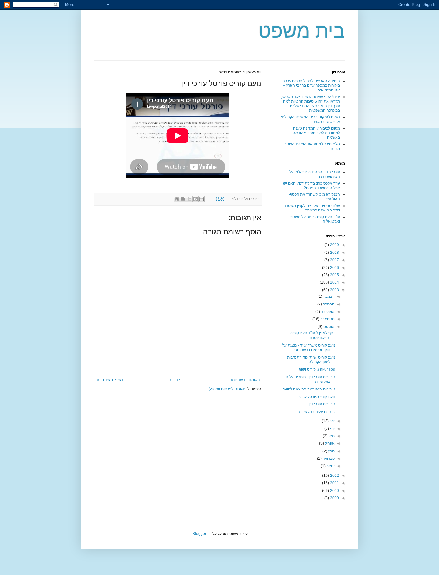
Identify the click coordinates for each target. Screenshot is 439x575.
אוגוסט (328, 326)
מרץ (331, 451)
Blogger (199, 533)
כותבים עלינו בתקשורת (317, 411)
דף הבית (177, 379)
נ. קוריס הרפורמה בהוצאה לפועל (309, 389)
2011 (334, 483)
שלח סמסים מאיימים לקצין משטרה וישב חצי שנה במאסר (311, 207)
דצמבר (328, 296)
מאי (331, 436)
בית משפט (301, 31)
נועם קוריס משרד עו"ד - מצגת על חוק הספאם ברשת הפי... (308, 347)
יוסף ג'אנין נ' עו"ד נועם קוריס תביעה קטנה (312, 335)
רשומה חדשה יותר (245, 379)
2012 (334, 475)
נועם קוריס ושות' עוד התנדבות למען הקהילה (311, 359)
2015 (334, 275)
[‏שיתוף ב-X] (189, 199)
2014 (334, 282)
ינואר (330, 466)
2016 (334, 267)
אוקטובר (327, 311)
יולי (332, 421)
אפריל (329, 443)
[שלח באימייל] (201, 199)
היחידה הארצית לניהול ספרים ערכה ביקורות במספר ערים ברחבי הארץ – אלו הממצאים (311, 85)
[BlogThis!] (195, 199)
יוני (332, 428)
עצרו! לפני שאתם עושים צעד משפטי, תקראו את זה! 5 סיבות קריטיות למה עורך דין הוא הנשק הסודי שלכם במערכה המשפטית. (310, 103)
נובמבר (328, 304)
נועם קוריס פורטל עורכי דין (314, 396)
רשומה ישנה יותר (109, 379)
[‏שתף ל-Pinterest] (177, 199)
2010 (334, 490)
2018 (334, 252)
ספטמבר (327, 319)
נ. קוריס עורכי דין (322, 404)
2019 (334, 245)
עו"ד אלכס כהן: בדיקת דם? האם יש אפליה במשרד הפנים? (311, 185)
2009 (334, 498)
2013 (334, 290)
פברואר (328, 458)
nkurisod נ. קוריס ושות (317, 369)
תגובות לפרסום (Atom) (227, 389)
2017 (334, 260)
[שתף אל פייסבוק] (183, 199)
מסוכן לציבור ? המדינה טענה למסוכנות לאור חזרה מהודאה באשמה (316, 133)
